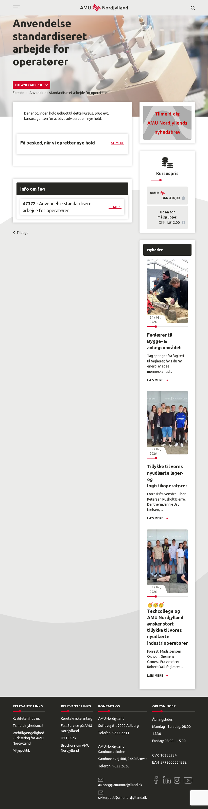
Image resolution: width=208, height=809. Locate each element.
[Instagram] (177, 780)
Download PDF (29, 85)
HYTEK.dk (68, 738)
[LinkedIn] (167, 780)
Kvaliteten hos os (26, 718)
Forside (18, 93)
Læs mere (155, 380)
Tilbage (22, 233)
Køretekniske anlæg (76, 718)
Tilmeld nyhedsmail (28, 726)
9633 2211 (120, 733)
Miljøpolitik (21, 750)
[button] (46, 8)
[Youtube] (188, 779)
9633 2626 (120, 766)
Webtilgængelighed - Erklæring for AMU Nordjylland (28, 738)
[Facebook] (156, 780)
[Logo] (104, 7)
